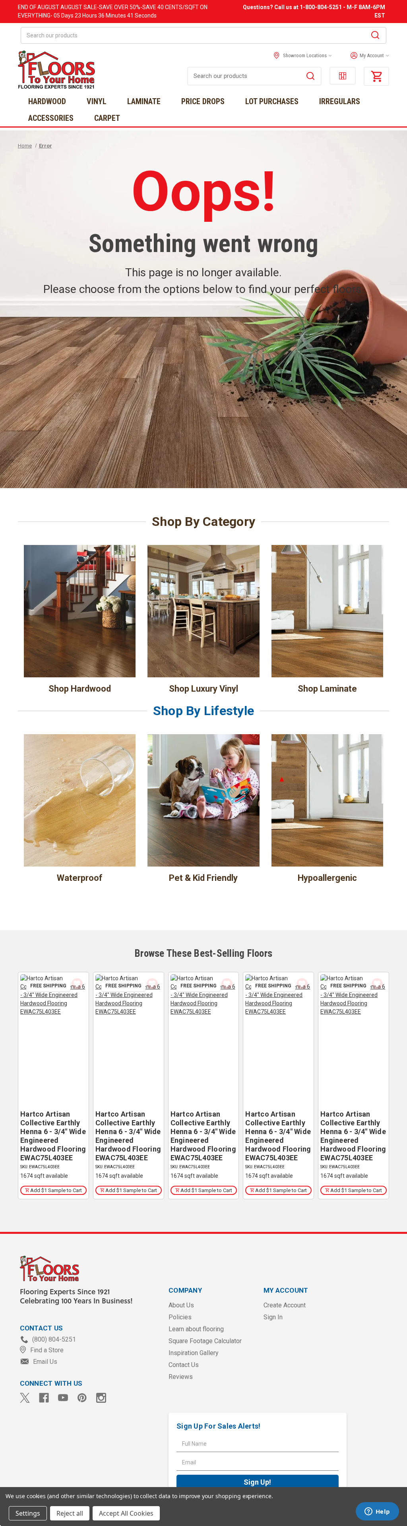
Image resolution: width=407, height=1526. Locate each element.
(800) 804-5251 (53, 1339)
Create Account (285, 1305)
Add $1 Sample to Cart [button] (55, 1190)
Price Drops (203, 101)
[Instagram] (101, 1398)
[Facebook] (44, 1398)
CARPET (107, 118)
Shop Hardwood (79, 689)
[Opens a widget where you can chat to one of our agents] (377, 1512)
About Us (181, 1305)
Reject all (69, 1513)
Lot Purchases (271, 101)
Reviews (181, 1377)
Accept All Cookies (126, 1513)
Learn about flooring (196, 1329)
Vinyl (97, 101)
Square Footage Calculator (205, 1341)
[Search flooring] (310, 77)
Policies (180, 1317)
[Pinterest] (82, 1398)
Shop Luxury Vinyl (203, 689)
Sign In (273, 1317)
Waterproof (80, 878)
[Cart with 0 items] (376, 76)
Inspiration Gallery (194, 1353)
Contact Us (184, 1365)
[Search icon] (375, 36)
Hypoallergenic (327, 878)
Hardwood (47, 101)
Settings (28, 1513)
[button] (368, 56)
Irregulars (339, 101)
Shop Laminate (327, 689)
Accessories (51, 118)
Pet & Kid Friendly (203, 878)
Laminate (144, 101)
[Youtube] (63, 1398)
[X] (25, 1398)
